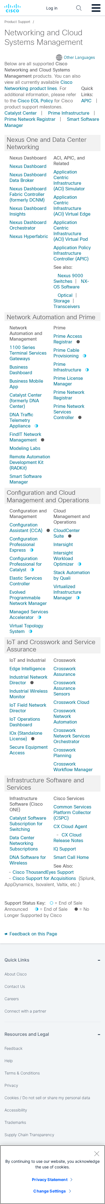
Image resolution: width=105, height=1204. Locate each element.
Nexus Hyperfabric (29, 236)
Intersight (63, 544)
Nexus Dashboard (28, 166)
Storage (61, 301)
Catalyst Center (20, 113)
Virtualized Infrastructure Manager (67, 592)
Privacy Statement (49, 1179)
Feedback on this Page (32, 934)
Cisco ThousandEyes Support (43, 872)
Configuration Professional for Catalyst (26, 564)
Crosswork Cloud (71, 702)
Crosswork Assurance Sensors (64, 688)
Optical (65, 295)
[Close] (96, 1153)
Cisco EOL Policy (35, 100)
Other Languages (79, 57)
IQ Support (64, 849)
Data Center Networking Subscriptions (24, 843)
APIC (86, 100)
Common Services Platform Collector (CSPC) (72, 813)
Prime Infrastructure (68, 113)
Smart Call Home (71, 857)
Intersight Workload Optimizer (63, 559)
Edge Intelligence (27, 668)
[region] (52, 1174)
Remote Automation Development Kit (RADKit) (30, 462)
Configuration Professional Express (24, 545)
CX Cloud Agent (70, 826)
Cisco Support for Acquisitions (44, 878)
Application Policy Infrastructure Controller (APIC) (72, 253)
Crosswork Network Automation (65, 716)
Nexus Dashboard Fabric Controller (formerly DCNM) (28, 194)
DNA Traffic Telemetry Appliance (21, 420)
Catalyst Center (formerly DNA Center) (26, 401)
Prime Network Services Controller (68, 412)
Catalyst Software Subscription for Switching (28, 824)
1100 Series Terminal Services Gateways (28, 353)
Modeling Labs (25, 448)
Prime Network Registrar (29, 119)
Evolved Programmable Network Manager (28, 598)
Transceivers (66, 306)
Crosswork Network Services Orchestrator (71, 736)
